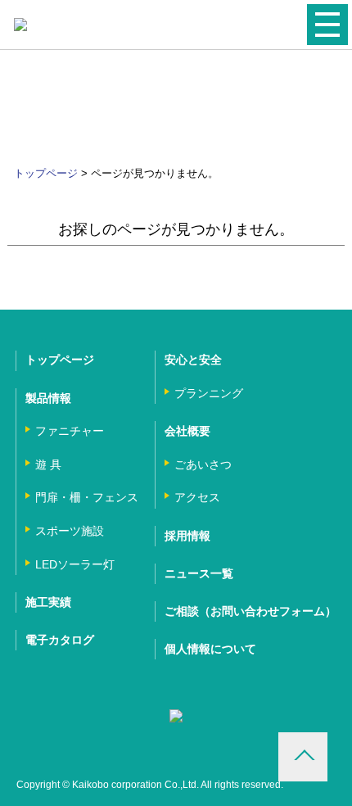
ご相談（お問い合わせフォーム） (250, 611)
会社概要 (187, 430)
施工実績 (48, 602)
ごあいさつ (203, 464)
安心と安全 (193, 359)
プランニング (208, 393)
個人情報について (210, 648)
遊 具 (48, 464)
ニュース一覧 (199, 573)
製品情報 (48, 398)
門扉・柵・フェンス (86, 497)
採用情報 (187, 535)
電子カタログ (59, 639)
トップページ (46, 173)
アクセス (197, 497)
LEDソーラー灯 (75, 564)
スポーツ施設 (69, 530)
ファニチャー (69, 430)
